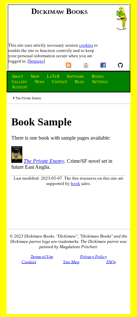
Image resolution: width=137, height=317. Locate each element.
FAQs (111, 261)
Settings (36, 61)
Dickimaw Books (59, 11)
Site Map (71, 261)
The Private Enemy (44, 161)
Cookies (29, 261)
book (75, 183)
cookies (86, 45)
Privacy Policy (93, 256)
